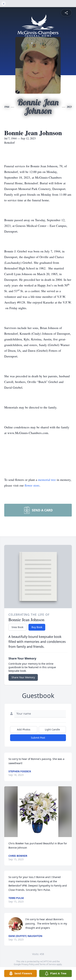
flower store (32, 485)
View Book (17, 627)
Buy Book (36, 627)
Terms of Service (47, 964)
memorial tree (47, 479)
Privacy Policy (28, 964)
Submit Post (38, 737)
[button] (38, 811)
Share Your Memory (23, 677)
